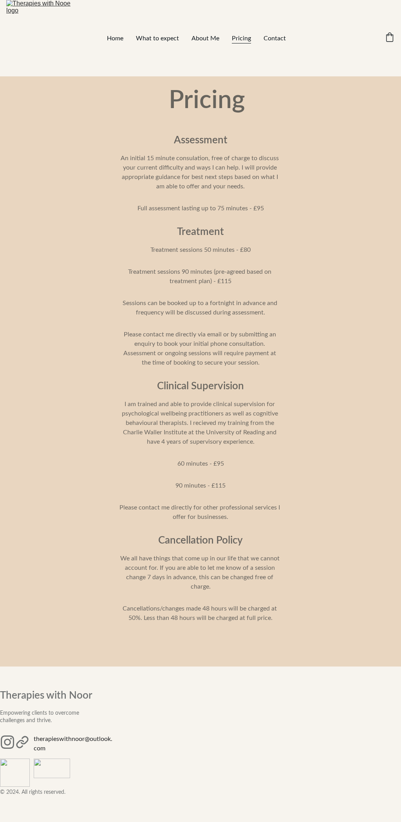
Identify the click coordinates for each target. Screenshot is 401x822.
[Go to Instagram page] (7, 742)
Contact (275, 38)
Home (115, 38)
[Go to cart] (390, 38)
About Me (205, 38)
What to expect (157, 38)
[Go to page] (22, 742)
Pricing (241, 38)
